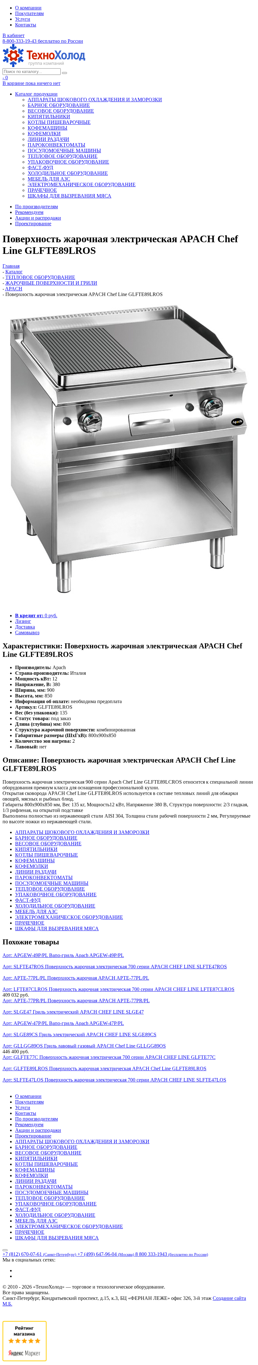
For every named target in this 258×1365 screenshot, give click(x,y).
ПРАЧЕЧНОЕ (42, 190)
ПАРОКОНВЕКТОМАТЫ (56, 145)
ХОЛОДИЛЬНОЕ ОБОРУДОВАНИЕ (68, 173)
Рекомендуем (29, 212)
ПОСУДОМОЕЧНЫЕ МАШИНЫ (64, 150)
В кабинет (14, 35)
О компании (28, 7)
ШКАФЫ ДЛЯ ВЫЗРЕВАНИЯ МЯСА (69, 196)
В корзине (31, 83)
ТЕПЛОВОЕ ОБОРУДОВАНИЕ (63, 156)
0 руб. (36, 615)
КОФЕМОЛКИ (44, 133)
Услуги (22, 19)
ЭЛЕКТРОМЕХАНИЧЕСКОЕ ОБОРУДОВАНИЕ (82, 184)
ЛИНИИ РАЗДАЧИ (48, 139)
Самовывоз (27, 632)
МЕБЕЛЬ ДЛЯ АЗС (49, 179)
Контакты (25, 24)
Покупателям (29, 13)
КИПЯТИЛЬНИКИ (49, 116)
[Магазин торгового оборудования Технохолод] (44, 65)
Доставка (25, 626)
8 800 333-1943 (171, 1254)
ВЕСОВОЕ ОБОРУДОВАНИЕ (61, 111)
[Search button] (64, 73)
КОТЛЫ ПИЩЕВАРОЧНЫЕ (59, 122)
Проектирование (33, 223)
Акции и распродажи (38, 218)
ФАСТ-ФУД (40, 167)
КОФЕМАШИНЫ (47, 128)
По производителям (36, 206)
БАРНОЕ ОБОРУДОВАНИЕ (59, 105)
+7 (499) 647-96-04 (105, 1254)
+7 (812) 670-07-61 (39, 1254)
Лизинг (23, 621)
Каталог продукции (36, 94)
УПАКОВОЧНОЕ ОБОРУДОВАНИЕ (68, 162)
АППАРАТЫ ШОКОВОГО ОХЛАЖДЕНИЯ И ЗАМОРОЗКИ (95, 99)
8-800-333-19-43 (43, 41)
